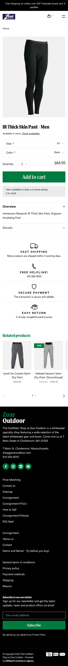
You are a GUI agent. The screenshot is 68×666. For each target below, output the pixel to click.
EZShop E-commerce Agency (19, 661)
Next (64, 396)
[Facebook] (6, 466)
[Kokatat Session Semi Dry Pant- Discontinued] (48, 355)
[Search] (57, 16)
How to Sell (9, 509)
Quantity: (8, 164)
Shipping (8, 580)
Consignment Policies (16, 515)
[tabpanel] (34, 77)
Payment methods (14, 574)
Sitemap (8, 491)
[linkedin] (21, 466)
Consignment (11, 497)
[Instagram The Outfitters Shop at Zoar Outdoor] (13, 466)
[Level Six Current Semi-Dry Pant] (17, 355)
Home (6, 28)
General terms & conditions (19, 562)
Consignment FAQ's (15, 503)
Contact (7, 545)
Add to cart (34, 177)
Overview (9, 206)
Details (8, 228)
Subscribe (34, 625)
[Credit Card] (49, 655)
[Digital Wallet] (59, 655)
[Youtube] (28, 466)
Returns (7, 586)
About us (8, 539)
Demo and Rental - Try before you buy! (26, 551)
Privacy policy (11, 568)
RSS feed (8, 521)
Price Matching (12, 479)
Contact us (9, 485)
